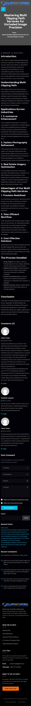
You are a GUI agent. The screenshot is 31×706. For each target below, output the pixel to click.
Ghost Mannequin (7, 633)
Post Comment (8, 508)
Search (3, 514)
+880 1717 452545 (15, 667)
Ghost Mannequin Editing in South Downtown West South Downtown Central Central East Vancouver (14, 545)
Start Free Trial (11, 688)
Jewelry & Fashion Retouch (10, 637)
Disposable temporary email (11, 569)
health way (6, 560)
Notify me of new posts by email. (13, 503)
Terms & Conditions (11, 702)
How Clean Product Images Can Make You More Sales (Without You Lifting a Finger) (16, 562)
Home (14, 32)
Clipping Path (6, 630)
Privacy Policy (22, 702)
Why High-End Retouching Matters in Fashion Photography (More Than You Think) (16, 571)
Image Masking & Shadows (10, 643)
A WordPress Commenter (10, 555)
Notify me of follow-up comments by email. (16, 500)
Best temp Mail (7, 579)
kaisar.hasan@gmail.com (17, 663)
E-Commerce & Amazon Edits (11, 640)
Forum (5, 586)
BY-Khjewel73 (6, 53)
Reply (4, 383)
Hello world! (4, 528)
